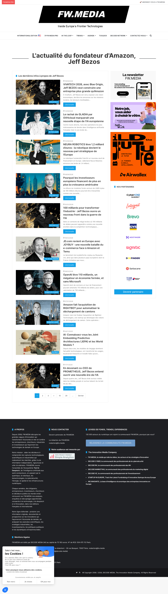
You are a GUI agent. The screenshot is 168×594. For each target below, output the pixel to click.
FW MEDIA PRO (52, 36)
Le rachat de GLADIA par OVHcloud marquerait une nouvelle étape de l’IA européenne (83, 118)
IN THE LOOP (66, 36)
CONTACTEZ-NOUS (138, 36)
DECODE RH (92, 465)
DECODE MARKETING (96, 469)
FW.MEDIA (27, 434)
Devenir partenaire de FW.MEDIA (61, 435)
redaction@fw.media (57, 443)
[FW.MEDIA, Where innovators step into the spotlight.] (84, 18)
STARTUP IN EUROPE (96, 477)
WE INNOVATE (93, 481)
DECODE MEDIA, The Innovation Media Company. (122, 573)
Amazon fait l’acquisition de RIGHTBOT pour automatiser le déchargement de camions (81, 308)
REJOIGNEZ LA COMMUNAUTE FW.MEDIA (110, 443)
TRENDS (79, 36)
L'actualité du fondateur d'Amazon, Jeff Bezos (84, 58)
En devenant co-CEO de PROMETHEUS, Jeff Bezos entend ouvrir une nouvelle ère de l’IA (83, 371)
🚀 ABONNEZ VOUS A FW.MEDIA (152, 2)
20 (66, 396)
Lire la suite (69, 105)
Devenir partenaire (133, 291)
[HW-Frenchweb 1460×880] (133, 129)
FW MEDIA (92, 457)
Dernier (81, 396)
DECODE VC (92, 473)
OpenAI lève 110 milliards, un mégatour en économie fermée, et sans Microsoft (83, 278)
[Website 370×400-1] (133, 180)
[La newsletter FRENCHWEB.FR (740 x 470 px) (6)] (133, 99)
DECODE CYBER (94, 461)
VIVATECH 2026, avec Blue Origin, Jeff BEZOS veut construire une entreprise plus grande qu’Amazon (83, 88)
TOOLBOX (103, 36)
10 (60, 396)
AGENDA (91, 36)
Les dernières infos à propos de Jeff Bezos (41, 76)
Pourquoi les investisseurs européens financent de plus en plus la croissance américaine (82, 181)
